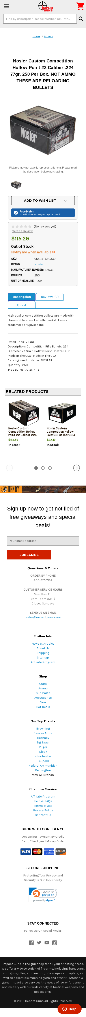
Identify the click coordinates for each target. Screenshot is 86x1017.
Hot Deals (43, 707)
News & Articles (43, 643)
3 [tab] (50, 468)
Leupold (43, 761)
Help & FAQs (43, 801)
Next (76, 468)
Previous (9, 468)
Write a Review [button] (22, 231)
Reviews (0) (50, 297)
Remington (43, 770)
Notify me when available (31, 252)
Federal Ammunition (43, 765)
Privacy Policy (43, 810)
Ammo (43, 688)
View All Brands (43, 775)
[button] (43, 894)
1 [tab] (36, 468)
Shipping (43, 653)
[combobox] (40, 19)
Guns (43, 684)
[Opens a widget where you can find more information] (69, 1009)
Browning (43, 728)
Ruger (43, 747)
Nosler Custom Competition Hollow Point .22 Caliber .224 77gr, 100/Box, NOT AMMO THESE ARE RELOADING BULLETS (61, 437)
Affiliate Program (43, 662)
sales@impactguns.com (43, 617)
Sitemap (43, 657)
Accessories (43, 698)
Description (22, 297)
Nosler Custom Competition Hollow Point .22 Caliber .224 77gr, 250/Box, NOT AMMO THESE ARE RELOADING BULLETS (22, 437)
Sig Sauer (43, 742)
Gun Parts (43, 693)
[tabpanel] (24, 430)
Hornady (43, 738)
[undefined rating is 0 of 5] (21, 226)
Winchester (43, 756)
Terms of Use (43, 806)
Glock (43, 752)
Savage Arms (43, 733)
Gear (43, 702)
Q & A (21, 305)
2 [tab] (43, 468)
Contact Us (43, 815)
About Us (43, 648)
